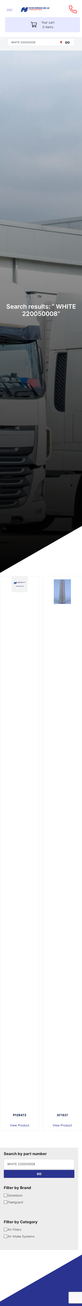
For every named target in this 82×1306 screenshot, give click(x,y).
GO (39, 1174)
